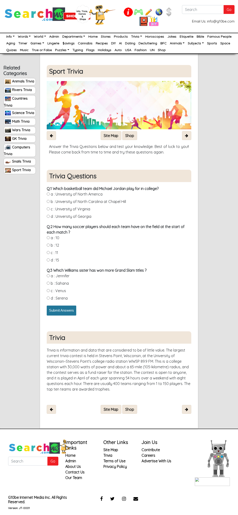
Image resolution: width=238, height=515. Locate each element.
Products (121, 36)
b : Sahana (59, 283)
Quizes (11, 50)
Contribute (151, 449)
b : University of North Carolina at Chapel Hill (88, 201)
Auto (118, 50)
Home (93, 36)
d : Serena (59, 298)
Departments (72, 36)
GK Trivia (19, 138)
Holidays (104, 50)
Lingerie (53, 43)
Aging (10, 43)
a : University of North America (76, 194)
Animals (176, 43)
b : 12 (54, 245)
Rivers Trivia (22, 90)
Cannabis (85, 43)
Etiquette (186, 36)
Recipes (102, 43)
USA (128, 50)
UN (152, 50)
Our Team (73, 477)
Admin (54, 36)
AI (120, 43)
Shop (162, 50)
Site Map (110, 449)
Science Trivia (23, 113)
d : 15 (54, 260)
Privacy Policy (115, 466)
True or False (42, 50)
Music (24, 50)
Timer (22, 43)
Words (23, 36)
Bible (200, 36)
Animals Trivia (23, 81)
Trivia (135, 36)
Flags (90, 50)
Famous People (219, 36)
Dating (130, 43)
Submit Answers (61, 310)
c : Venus (58, 290)
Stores (106, 36)
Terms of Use (114, 461)
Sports (212, 43)
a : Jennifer (59, 276)
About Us (73, 466)
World (38, 36)
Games (35, 43)
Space (225, 43)
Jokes (171, 36)
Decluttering (148, 43)
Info (9, 36)
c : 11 (54, 252)
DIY (113, 43)
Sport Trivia (21, 170)
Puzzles (60, 50)
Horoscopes (154, 36)
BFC (163, 43)
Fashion (141, 50)
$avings (69, 43)
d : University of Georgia (70, 216)
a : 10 (54, 237)
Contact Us (75, 472)
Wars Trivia (21, 130)
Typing (78, 50)
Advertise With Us (156, 461)
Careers (148, 455)
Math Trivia (21, 121)
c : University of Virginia (70, 209)
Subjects (194, 43)
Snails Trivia (21, 161)
